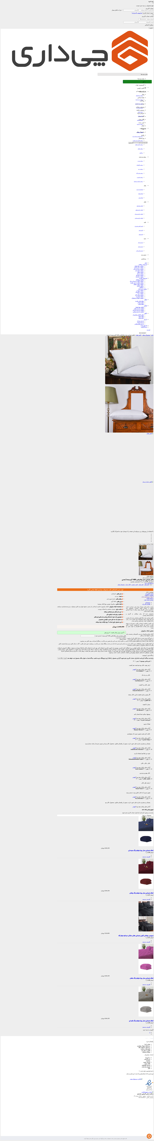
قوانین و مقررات (145, 1050)
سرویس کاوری (143, 278)
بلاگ (149, 1068)
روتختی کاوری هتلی (139, 144)
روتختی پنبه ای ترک (139, 103)
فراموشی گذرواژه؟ (137, 13)
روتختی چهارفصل (139, 95)
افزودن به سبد (146, 856)
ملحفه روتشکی (140, 132)
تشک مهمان (140, 193)
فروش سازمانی (146, 1066)
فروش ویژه (144, 325)
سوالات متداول (146, 1052)
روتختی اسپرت (140, 177)
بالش (145, 313)
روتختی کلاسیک (140, 165)
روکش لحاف (140, 148)
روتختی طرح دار (139, 107)
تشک (145, 299)
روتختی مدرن (140, 161)
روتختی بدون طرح (139, 99)
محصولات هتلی (146, 335)
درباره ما (147, 1057)
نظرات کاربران (146, 604)
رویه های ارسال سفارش (143, 1046)
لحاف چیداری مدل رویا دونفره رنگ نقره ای (141, 1021)
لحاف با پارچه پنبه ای (139, 214)
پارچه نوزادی (140, 246)
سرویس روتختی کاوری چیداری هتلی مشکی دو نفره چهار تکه (135, 935)
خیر (133, 669)
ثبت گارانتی (144, 327)
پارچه (145, 319)
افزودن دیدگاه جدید (62, 658)
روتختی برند (140, 169)
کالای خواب (128, 584)
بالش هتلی (141, 234)
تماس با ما (147, 1044)
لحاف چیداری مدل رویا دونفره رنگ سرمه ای (140, 850)
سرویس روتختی (142, 264)
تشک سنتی (140, 197)
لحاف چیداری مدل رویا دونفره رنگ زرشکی (141, 893)
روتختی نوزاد (140, 116)
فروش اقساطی (146, 1065)
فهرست (148, 329)
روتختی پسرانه (140, 120)
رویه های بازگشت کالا (144, 1047)
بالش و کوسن (134, 584)
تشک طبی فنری (139, 189)
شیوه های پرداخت (145, 1049)
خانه (146, 263)
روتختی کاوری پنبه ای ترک (138, 136)
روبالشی (141, 152)
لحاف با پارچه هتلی (139, 210)
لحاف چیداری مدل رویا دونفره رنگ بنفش (141, 978)
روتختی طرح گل (139, 173)
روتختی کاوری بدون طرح (138, 140)
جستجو (130, 142)
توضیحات (147, 602)
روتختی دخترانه (140, 124)
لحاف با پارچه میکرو (139, 218)
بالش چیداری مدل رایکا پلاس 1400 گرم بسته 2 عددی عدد (111, 636)
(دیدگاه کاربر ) (149, 583)
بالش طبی (141, 230)
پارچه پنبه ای (140, 242)
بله (135, 669)
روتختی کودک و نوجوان (138, 181)
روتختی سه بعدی (142, 289)
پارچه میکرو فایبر (139, 250)
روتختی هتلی (140, 112)
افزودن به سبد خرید (120, 637)
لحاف (145, 305)
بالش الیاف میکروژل (139, 226)
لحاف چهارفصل (140, 205)
